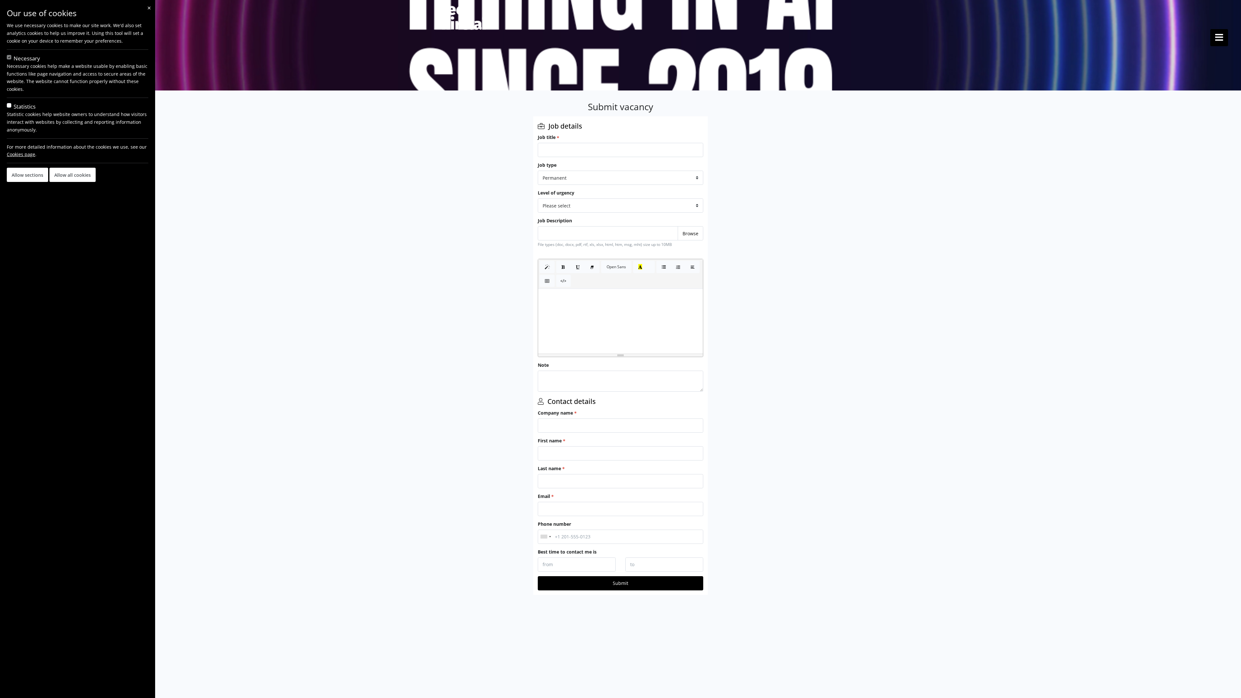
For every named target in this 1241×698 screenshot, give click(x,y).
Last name (549, 468)
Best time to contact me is (567, 552)
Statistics (25, 106)
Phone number (554, 524)
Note (543, 365)
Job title (547, 137)
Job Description (555, 220)
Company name (555, 413)
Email (544, 496)
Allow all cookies (72, 175)
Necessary (27, 58)
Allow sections (27, 175)
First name (550, 441)
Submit (620, 583)
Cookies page (21, 154)
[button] (547, 267)
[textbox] (620, 321)
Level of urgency (556, 193)
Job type (547, 165)
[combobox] (545, 537)
